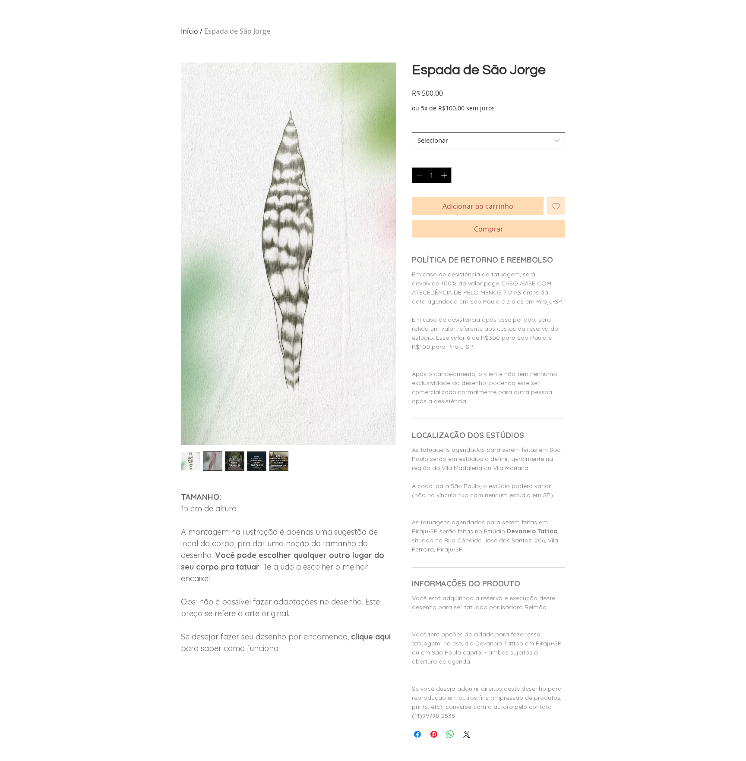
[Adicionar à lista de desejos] (556, 206)
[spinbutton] (431, 175)
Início (189, 31)
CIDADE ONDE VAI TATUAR (452, 125)
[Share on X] (467, 734)
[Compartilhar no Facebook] (417, 734)
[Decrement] (418, 175)
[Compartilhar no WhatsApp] (450, 734)
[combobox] (488, 140)
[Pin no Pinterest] (434, 734)
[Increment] (444, 175)
